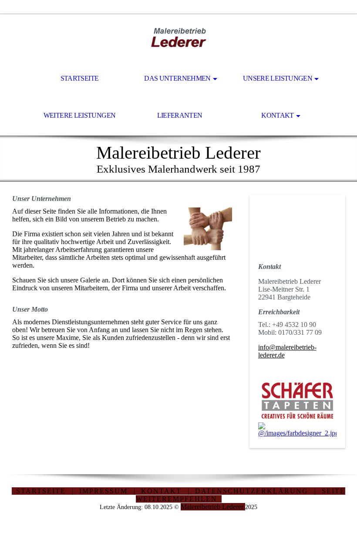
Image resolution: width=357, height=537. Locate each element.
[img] (178, 37)
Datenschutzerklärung (251, 491)
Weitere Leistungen (79, 115)
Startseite (80, 78)
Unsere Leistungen (277, 78)
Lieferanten (179, 115)
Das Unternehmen (177, 78)
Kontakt (277, 115)
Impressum (103, 491)
